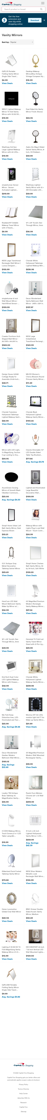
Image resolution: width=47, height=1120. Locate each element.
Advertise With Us (24, 1098)
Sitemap (23, 1111)
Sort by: (5, 42)
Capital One (23, 1107)
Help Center (23, 1093)
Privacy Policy (23, 1084)
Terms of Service (23, 1089)
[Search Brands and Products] (41, 9)
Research (23, 1102)
